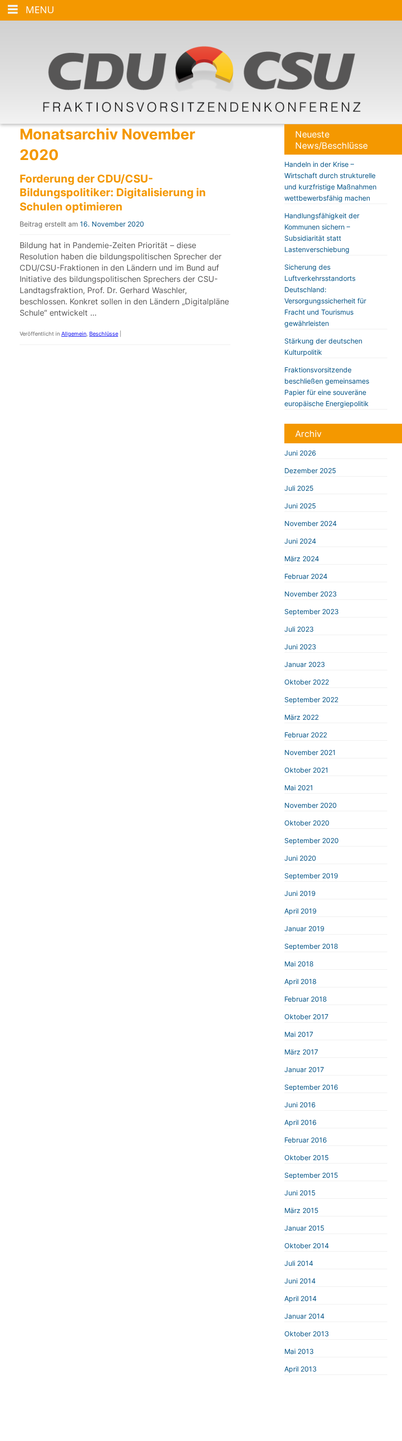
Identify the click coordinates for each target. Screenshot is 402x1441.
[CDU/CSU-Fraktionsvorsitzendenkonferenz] (201, 72)
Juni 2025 (300, 506)
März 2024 (301, 558)
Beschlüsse (103, 333)
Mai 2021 (298, 787)
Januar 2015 (304, 1228)
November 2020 (310, 805)
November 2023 (310, 594)
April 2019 (300, 911)
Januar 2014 (304, 1316)
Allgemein (73, 333)
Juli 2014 (298, 1263)
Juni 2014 (300, 1281)
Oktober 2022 (306, 682)
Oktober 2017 (306, 1016)
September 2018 (311, 946)
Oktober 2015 (306, 1157)
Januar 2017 (304, 1069)
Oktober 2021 (306, 770)
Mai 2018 (299, 964)
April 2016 (300, 1122)
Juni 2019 (300, 893)
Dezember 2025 (310, 470)
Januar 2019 (304, 928)
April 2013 (300, 1369)
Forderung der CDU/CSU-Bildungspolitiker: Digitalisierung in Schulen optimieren (113, 192)
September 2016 (311, 1087)
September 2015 (311, 1175)
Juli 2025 (299, 488)
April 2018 (300, 981)
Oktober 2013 (306, 1333)
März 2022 (301, 717)
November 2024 (310, 523)
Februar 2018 (305, 999)
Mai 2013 (299, 1351)
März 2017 (301, 1052)
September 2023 (311, 611)
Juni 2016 (300, 1104)
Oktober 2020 (306, 823)
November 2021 (310, 752)
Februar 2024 (305, 576)
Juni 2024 (300, 541)
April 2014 (300, 1298)
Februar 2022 (305, 735)
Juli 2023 (299, 629)
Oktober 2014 (306, 1245)
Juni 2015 (300, 1193)
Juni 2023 (300, 646)
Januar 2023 (304, 664)
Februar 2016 (305, 1140)
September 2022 (311, 699)
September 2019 (311, 875)
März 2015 (301, 1210)
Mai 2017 (298, 1034)
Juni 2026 (300, 453)
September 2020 (311, 840)
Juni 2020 (300, 858)
